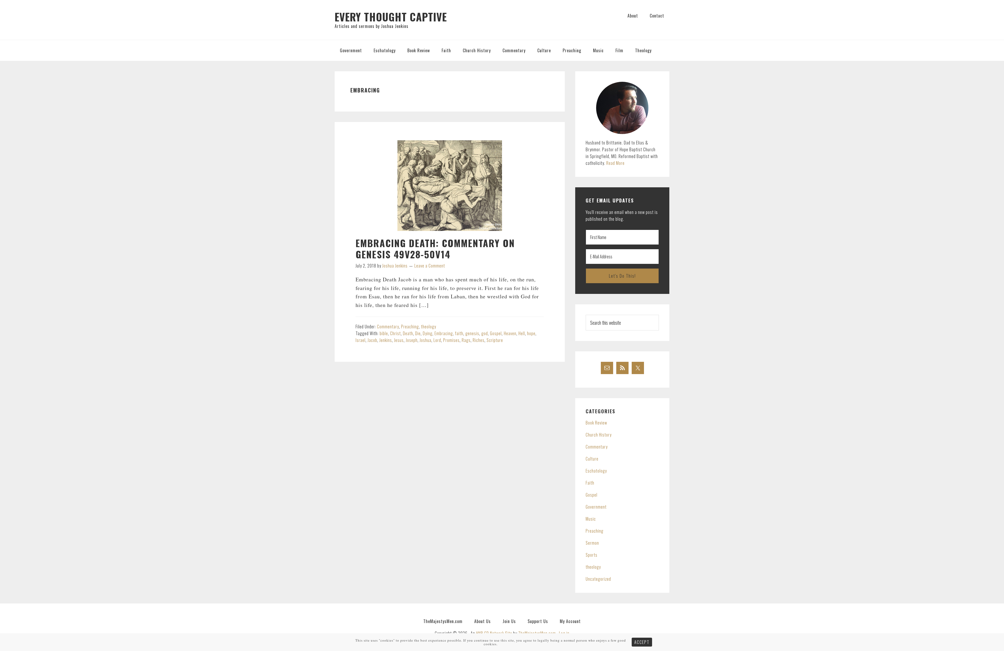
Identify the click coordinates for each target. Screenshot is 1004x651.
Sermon (592, 543)
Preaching (410, 326)
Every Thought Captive (391, 17)
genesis (472, 333)
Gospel (496, 333)
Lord (437, 340)
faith (459, 333)
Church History (599, 435)
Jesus (399, 340)
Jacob (372, 340)
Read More (615, 163)
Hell (521, 333)
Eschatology (596, 471)
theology (428, 326)
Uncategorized (598, 579)
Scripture (495, 340)
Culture (592, 459)
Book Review (596, 423)
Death (408, 333)
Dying (427, 333)
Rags (466, 340)
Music (591, 519)
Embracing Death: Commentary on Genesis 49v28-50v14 (435, 248)
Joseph (412, 340)
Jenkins (385, 340)
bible (384, 333)
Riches (478, 340)
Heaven (510, 333)
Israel (361, 340)
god (484, 333)
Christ (395, 333)
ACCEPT (641, 642)
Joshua (425, 340)
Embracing (444, 333)
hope (531, 333)
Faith (590, 483)
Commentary (388, 326)
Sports (591, 555)
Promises (451, 340)
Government (596, 507)
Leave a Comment (429, 266)
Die (418, 333)
